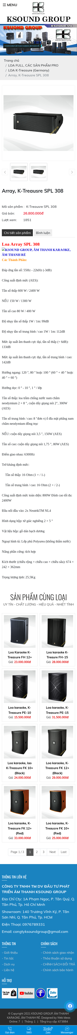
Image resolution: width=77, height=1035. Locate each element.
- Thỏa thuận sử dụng (56, 958)
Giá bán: (8, 213)
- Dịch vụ (8, 964)
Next (52, 852)
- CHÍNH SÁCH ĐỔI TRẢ (58, 964)
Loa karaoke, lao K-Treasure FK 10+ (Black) (19, 768)
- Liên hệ (8, 970)
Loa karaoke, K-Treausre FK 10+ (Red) (57, 828)
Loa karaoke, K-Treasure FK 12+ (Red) (20, 828)
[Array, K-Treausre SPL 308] (19, 172)
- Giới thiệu (10, 953)
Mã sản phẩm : (13, 207)
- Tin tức (8, 958)
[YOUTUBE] (26, 993)
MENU (11, 5)
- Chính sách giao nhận (57, 953)
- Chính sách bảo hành (57, 970)
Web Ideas (63, 1017)
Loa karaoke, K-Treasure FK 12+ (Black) (57, 768)
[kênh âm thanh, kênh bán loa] (9, 993)
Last (64, 852)
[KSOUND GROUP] (41, 993)
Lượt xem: (9, 220)
